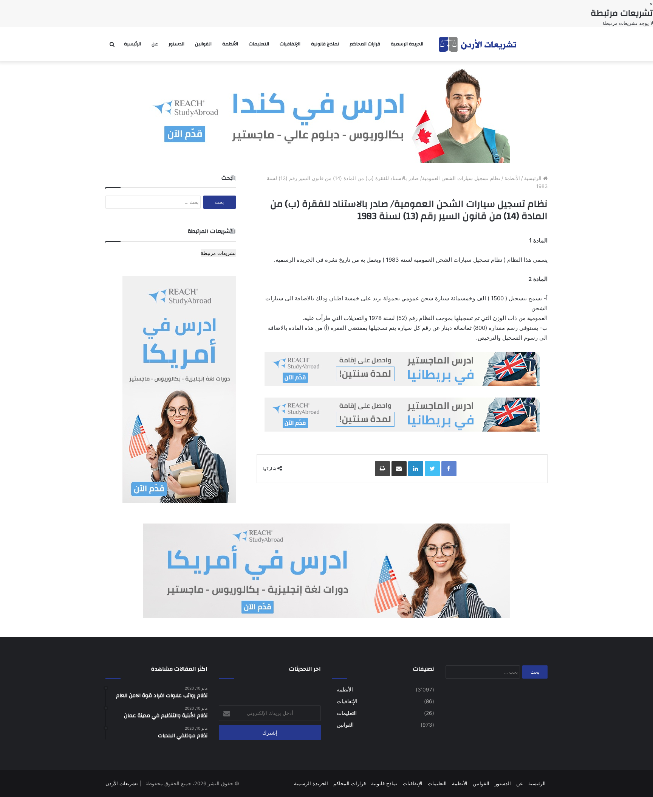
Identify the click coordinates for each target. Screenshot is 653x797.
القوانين (203, 43)
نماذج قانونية (325, 43)
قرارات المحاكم (365, 43)
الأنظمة (230, 43)
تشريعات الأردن (121, 783)
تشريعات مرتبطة (218, 253)
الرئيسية (132, 43)
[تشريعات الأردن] (478, 44)
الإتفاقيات (290, 43)
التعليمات (259, 43)
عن (155, 43)
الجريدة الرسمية (407, 43)
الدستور (176, 43)
